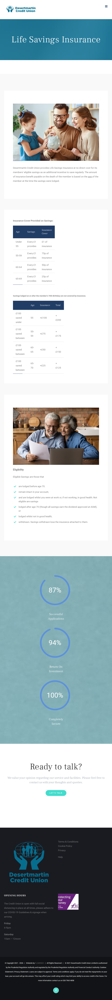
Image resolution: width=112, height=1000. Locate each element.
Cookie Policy (65, 846)
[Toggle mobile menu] (106, 6)
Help (60, 857)
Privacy (62, 850)
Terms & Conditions (68, 841)
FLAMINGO (39, 963)
